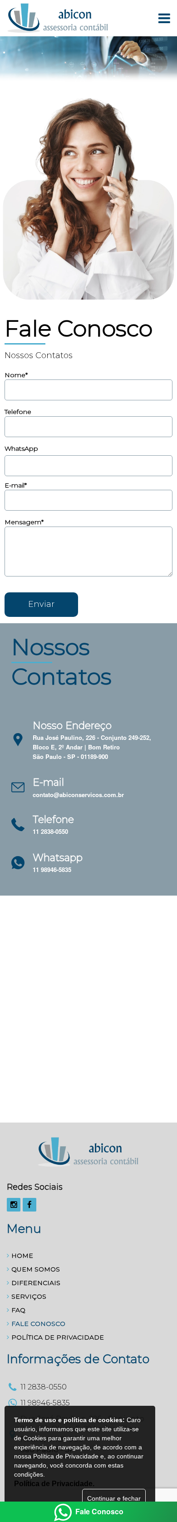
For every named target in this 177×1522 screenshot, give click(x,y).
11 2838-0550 (50, 831)
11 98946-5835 (52, 869)
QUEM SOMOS (35, 1269)
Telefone (18, 412)
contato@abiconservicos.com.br (78, 794)
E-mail (16, 485)
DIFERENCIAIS (35, 1283)
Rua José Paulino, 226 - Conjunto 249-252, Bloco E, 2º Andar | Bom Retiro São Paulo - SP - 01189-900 (92, 746)
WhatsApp (21, 448)
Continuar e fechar (114, 1498)
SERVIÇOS (28, 1296)
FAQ (18, 1310)
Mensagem (24, 522)
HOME (22, 1255)
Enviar (41, 604)
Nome (16, 375)
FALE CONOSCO (38, 1324)
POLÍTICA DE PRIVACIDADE (57, 1337)
